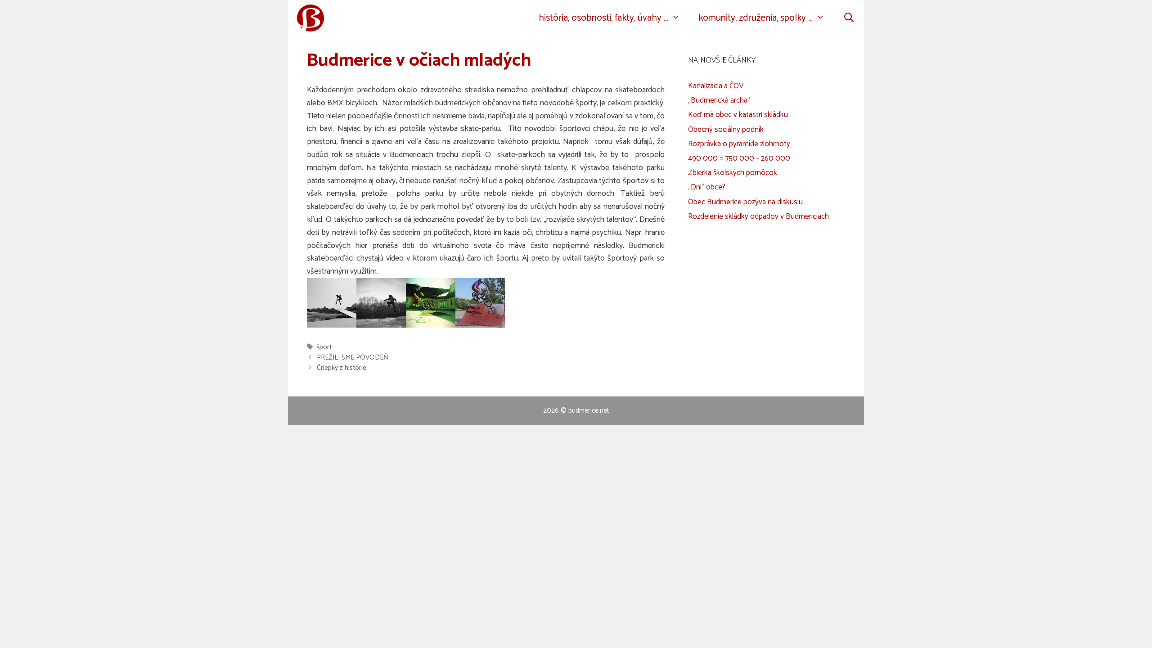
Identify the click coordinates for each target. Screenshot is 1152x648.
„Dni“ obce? (706, 187)
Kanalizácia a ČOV (715, 86)
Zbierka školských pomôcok (732, 172)
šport (324, 347)
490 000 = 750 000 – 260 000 (739, 158)
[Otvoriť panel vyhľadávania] (849, 18)
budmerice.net (588, 410)
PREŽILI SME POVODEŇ (352, 357)
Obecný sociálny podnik (726, 129)
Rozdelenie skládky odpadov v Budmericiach (758, 216)
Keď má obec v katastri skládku (738, 114)
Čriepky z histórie (341, 368)
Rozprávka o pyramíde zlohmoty (739, 144)
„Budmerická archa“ (719, 100)
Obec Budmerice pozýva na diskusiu (745, 202)
